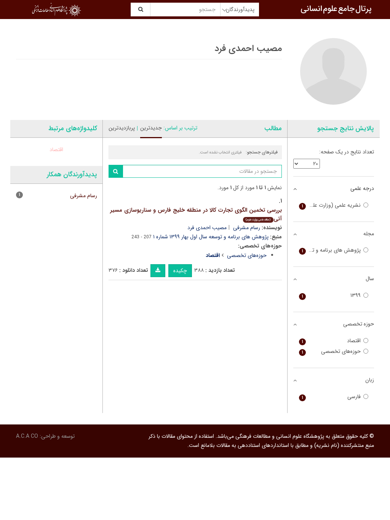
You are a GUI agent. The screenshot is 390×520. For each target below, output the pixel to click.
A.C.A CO (27, 436)
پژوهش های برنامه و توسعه (331, 250)
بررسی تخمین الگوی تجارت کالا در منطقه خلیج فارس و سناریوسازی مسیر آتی (196, 214)
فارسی (331, 396)
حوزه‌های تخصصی (247, 255)
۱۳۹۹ (331, 295)
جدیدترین (151, 128)
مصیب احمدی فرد (207, 227)
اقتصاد (56, 149)
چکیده (180, 270)
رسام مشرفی (246, 227)
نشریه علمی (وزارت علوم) (331, 205)
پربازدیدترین (122, 128)
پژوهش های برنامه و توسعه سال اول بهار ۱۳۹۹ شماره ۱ (211, 237)
